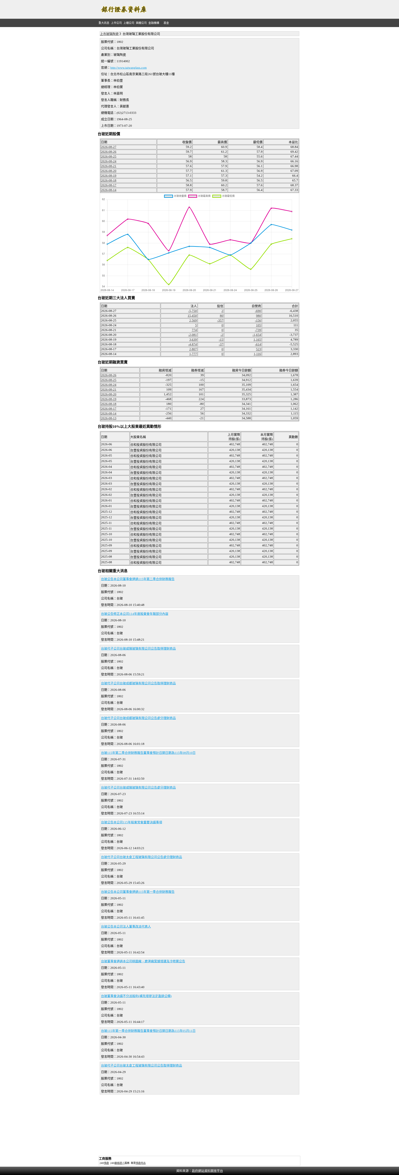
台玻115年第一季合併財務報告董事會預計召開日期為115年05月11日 (148, 1030)
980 (258, 315)
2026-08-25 (108, 156)
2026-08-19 (108, 175)
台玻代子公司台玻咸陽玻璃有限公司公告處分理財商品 (138, 787)
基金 (166, 22)
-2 (221, 334)
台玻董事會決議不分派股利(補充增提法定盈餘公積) (136, 996)
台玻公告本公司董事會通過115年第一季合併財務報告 (138, 891)
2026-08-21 (108, 166)
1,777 (193, 354)
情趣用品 (141, 1163)
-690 (258, 311)
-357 (220, 320)
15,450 (192, 315)
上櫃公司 (128, 22)
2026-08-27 (108, 147)
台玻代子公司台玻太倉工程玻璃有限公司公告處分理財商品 (141, 857)
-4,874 (192, 344)
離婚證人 (119, 1163)
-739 (258, 330)
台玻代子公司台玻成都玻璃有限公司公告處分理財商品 (138, 718)
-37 (221, 344)
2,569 (193, 320)
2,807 (193, 349)
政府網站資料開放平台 (207, 1171)
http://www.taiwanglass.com (128, 67)
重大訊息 (104, 22)
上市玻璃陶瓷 (109, 34)
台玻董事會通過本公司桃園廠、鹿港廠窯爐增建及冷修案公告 (143, 961)
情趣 (106, 1163)
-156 (258, 320)
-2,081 (192, 334)
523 (258, 349)
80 (221, 315)
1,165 (257, 339)
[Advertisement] (225, 9)
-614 (258, 344)
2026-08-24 (108, 161)
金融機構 (153, 22)
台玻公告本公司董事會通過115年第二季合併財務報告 (138, 579)
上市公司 (116, 22)
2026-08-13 (108, 418)
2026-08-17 (108, 185)
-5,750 (192, 311)
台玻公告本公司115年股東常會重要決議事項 (131, 822)
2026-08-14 (108, 190)
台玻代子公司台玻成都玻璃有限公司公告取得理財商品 (138, 683)
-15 (221, 339)
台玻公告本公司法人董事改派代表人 (126, 926)
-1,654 (256, 334)
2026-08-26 (108, 151)
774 (194, 330)
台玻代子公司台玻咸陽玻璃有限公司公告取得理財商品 (138, 648)
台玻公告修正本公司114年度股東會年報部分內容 (134, 613)
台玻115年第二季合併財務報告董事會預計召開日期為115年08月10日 (148, 752)
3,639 (193, 339)
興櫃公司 (141, 22)
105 (258, 325)
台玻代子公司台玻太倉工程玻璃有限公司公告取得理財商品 (141, 1065)
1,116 (257, 354)
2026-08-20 (108, 170)
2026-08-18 (108, 180)
